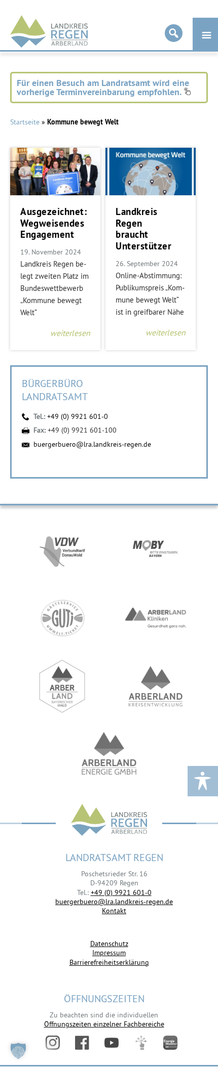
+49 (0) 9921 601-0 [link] (121, 892)
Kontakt (114, 910)
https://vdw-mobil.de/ (62, 549)
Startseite (25, 121)
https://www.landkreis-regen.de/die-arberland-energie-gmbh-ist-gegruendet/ (109, 754)
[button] (18, 1051)
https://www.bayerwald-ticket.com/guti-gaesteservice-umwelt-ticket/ (62, 618)
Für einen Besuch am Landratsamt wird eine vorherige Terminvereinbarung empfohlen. (103, 87)
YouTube (111, 1043)
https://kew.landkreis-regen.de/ (155, 686)
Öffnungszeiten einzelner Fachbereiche (104, 1024)
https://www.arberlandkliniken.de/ (155, 618)
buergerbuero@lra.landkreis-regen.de (92, 444)
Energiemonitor (170, 1043)
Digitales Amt (141, 1043)
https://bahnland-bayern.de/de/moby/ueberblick (155, 549)
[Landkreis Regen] (109, 821)
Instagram (53, 1043)
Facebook (82, 1043)
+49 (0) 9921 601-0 (77, 416)
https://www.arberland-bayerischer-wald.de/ (62, 686)
